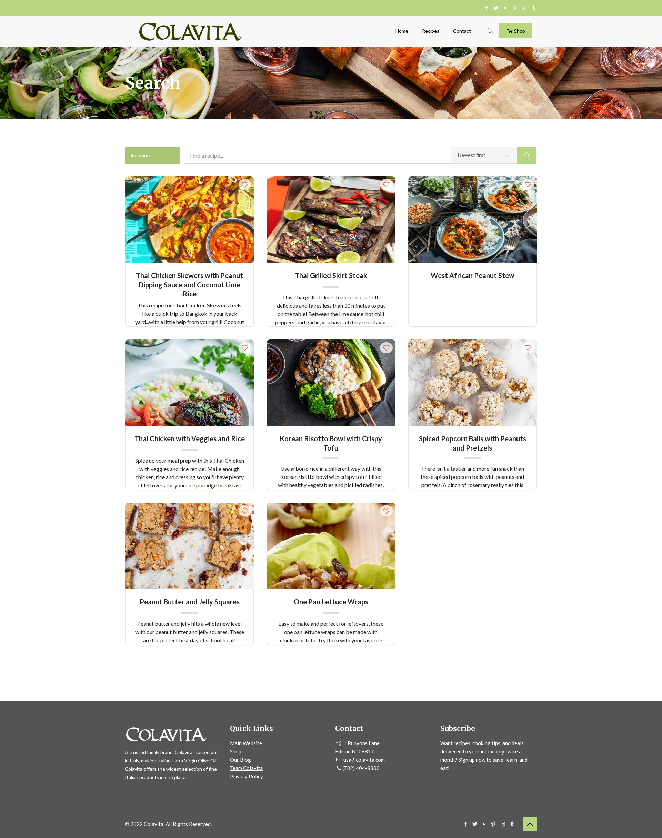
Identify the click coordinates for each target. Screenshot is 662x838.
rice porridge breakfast (213, 485)
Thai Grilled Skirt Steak (331, 275)
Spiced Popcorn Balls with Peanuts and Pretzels (472, 442)
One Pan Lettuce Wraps (331, 602)
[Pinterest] (515, 7)
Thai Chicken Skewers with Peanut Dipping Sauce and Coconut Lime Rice (189, 279)
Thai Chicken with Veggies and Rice (189, 438)
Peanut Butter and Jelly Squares (190, 602)
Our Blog (240, 760)
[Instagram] (524, 7)
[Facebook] (487, 7)
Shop (519, 31)
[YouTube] (505, 7)
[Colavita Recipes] (190, 31)
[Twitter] (496, 7)
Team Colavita (246, 768)
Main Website (246, 743)
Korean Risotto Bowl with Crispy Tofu (331, 442)
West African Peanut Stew (472, 275)
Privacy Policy (246, 776)
